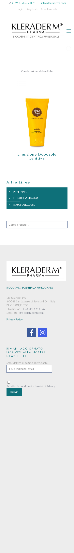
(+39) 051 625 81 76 (23, 3)
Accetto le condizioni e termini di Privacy (31, 386)
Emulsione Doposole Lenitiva (37, 156)
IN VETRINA (19, 191)
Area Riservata (49, 9)
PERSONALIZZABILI (24, 204)
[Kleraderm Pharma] (37, 31)
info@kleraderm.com (53, 3)
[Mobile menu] (68, 31)
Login (20, 9)
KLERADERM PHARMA (25, 198)
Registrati (32, 9)
